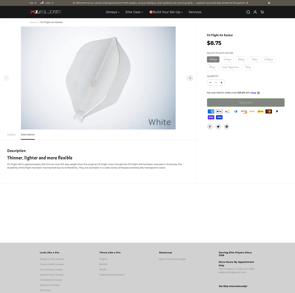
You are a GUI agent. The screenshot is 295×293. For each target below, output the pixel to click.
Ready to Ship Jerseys (52, 259)
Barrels (103, 264)
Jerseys (112, 12)
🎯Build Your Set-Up (165, 12)
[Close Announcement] (269, 3)
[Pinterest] (227, 126)
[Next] (190, 78)
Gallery (11, 134)
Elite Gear (133, 12)
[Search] (248, 12)
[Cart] (262, 12)
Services (195, 12)
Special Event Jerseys (52, 274)
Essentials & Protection (112, 274)
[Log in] (255, 12)
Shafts (102, 269)
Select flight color (220, 53)
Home (33, 22)
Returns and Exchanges (172, 259)
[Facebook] (210, 126)
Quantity (212, 76)
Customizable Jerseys (52, 264)
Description (28, 134)
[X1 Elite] (46, 12)
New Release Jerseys (51, 269)
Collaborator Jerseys (51, 280)
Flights (103, 259)
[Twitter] (218, 126)
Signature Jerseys (50, 285)
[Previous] (6, 78)
